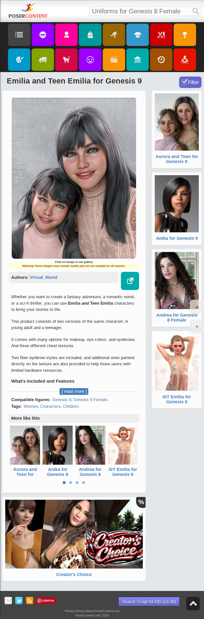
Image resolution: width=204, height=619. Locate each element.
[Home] (28, 10)
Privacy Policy (74, 611)
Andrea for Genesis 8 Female (90, 474)
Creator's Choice (74, 574)
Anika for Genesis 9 (57, 472)
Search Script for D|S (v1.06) (149, 601)
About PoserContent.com (103, 611)
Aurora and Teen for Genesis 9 (25, 474)
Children (70, 406)
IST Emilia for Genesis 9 (122, 472)
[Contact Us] (8, 601)
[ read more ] (74, 391)
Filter (193, 82)
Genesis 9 (61, 399)
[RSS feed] (30, 601)
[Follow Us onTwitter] (19, 601)
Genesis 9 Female (90, 399)
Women (31, 406)
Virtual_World (43, 277)
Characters (50, 406)
